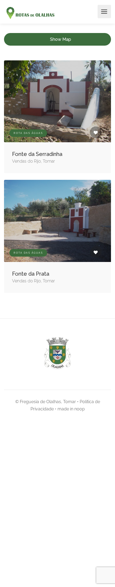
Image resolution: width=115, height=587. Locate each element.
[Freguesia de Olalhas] (30, 13)
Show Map (60, 39)
